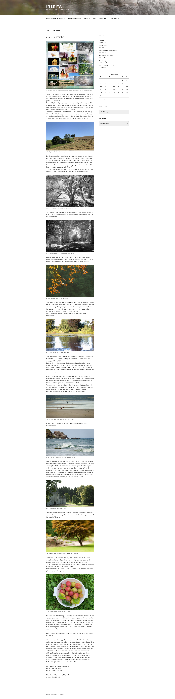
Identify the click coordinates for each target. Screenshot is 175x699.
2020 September (55, 37)
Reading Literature (73, 18)
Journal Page (56, 668)
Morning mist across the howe (108, 50)
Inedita (54, 6)
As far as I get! (103, 61)
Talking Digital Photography (54, 18)
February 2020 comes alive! (107, 66)
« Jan (105, 99)
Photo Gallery (67, 675)
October (53, 666)
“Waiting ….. (102, 40)
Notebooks (102, 18)
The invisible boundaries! (106, 55)
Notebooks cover (58, 670)
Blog (94, 18)
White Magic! (103, 45)
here (69, 167)
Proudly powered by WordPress (55, 694)
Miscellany (114, 18)
